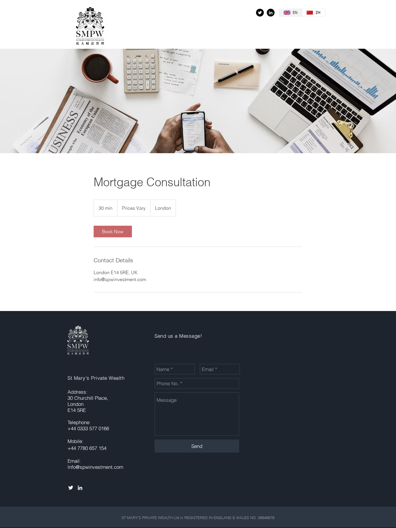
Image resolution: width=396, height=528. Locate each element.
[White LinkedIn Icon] (80, 487)
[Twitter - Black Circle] (260, 13)
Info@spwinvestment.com (95, 467)
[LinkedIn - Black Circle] (271, 13)
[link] (113, 231)
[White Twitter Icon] (71, 487)
